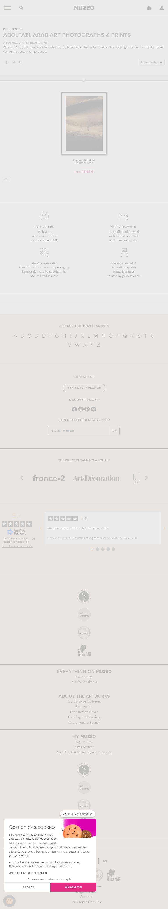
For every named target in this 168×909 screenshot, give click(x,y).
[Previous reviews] (41, 528)
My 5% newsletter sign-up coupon (84, 752)
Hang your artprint (84, 722)
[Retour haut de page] (6, 180)
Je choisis (27, 887)
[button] (9, 901)
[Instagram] (81, 411)
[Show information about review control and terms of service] (33, 539)
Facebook (6, 62)
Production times (84, 712)
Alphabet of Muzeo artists (84, 326)
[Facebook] (74, 411)
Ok (114, 431)
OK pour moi (73, 887)
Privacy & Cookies (86, 902)
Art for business (84, 682)
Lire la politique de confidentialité (28, 873)
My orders (84, 742)
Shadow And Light (84, 162)
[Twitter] (93, 411)
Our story (84, 677)
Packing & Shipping (84, 717)
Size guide (84, 707)
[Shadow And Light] (84, 154)
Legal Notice (86, 891)
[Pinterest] (87, 411)
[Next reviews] (164, 528)
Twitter (13, 62)
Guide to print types (84, 701)
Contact (86, 897)
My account (84, 747)
